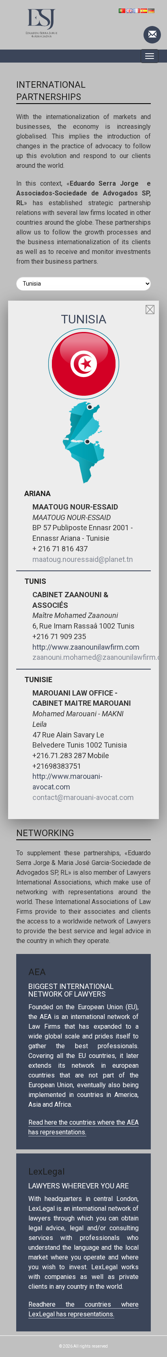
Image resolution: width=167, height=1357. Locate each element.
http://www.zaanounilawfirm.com (85, 647)
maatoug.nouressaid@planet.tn (82, 559)
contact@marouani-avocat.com (83, 797)
